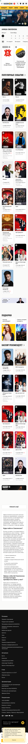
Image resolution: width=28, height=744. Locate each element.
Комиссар (4, 658)
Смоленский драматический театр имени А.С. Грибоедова (7, 156)
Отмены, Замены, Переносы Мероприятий (13, 712)
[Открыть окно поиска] (18, 3)
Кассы (3, 677)
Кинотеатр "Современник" (19, 185)
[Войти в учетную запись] (26, 3)
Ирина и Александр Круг (8, 665)
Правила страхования (7, 619)
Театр (11, 8)
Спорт (22, 8)
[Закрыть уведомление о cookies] (24, 729)
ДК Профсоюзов (6, 211)
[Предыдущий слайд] (23, 24)
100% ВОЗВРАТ (5, 700)
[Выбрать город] (20, 3)
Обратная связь (6, 675)
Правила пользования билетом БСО (11, 710)
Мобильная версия (6, 630)
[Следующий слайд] (25, 24)
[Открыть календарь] (3, 41)
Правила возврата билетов (8, 642)
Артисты (4, 632)
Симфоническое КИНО (7, 660)
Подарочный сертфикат (8, 621)
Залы (3, 635)
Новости (4, 637)
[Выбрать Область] (23, 3)
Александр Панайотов (7, 663)
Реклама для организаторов (9, 691)
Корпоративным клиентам (8, 702)
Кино (16, 8)
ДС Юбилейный (6, 101)
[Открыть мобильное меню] (2, 3)
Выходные (17, 41)
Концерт (4, 8)
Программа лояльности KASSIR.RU (11, 624)
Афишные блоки (6, 693)
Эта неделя (9, 41)
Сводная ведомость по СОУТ (9, 672)
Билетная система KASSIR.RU (9, 688)
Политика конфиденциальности (10, 644)
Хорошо (14, 740)
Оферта (4, 640)
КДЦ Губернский (6, 127)
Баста (3, 655)
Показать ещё (14, 507)
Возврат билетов (6, 707)
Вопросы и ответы (6, 705)
